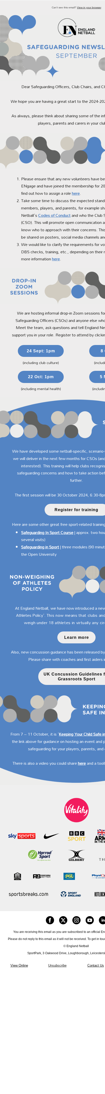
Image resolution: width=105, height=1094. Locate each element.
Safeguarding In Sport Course (47, 532)
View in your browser (89, 7)
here (76, 193)
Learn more (76, 637)
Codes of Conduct (54, 215)
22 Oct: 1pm (41, 377)
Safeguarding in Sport (40, 547)
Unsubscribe (57, 965)
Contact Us (95, 965)
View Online (19, 965)
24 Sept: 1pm (41, 351)
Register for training (76, 510)
